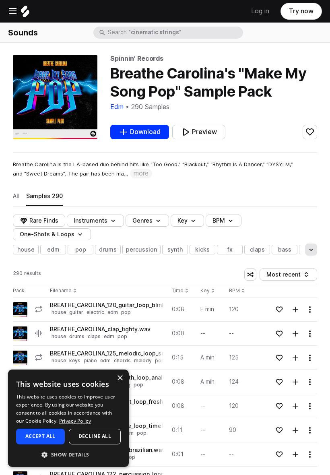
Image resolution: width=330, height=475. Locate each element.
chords (122, 360)
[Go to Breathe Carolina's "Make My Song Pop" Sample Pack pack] (20, 309)
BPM (218, 220)
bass (284, 249)
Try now (301, 11)
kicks (202, 249)
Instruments (90, 220)
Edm (117, 107)
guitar (76, 312)
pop (80, 249)
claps (257, 249)
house (26, 249)
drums (108, 249)
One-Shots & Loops (47, 234)
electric (95, 312)
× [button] (120, 378)
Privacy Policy (75, 420)
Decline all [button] (94, 436)
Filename (61, 290)
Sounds (23, 32)
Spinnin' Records (136, 58)
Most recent (287, 276)
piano (90, 360)
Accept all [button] (40, 436)
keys (74, 360)
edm (53, 249)
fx (230, 249)
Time (180, 290)
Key (208, 290)
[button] (68, 454)
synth (175, 249)
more (141, 173)
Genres (142, 220)
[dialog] (68, 418)
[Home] (25, 13)
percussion (141, 249)
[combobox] (174, 32)
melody (143, 360)
